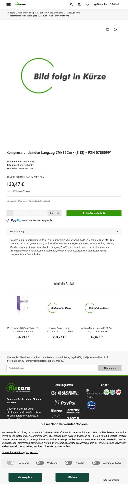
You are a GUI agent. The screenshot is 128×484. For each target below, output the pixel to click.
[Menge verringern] (9, 213)
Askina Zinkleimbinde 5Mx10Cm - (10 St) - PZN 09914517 (60, 330)
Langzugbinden (26, 165)
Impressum (32, 452)
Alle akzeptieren (25, 477)
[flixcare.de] (21, 4)
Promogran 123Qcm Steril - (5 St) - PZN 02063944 (22, 330)
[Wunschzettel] (88, 4)
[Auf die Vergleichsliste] (107, 30)
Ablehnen (72, 477)
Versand (26, 191)
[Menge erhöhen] (58, 213)
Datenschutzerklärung (58, 357)
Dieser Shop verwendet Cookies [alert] (64, 424)
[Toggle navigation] (8, 4)
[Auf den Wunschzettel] (115, 30)
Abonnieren (110, 368)
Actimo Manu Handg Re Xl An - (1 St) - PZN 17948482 (97, 330)
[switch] (10, 463)
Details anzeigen (111, 480)
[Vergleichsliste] (79, 4)
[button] (71, 4)
